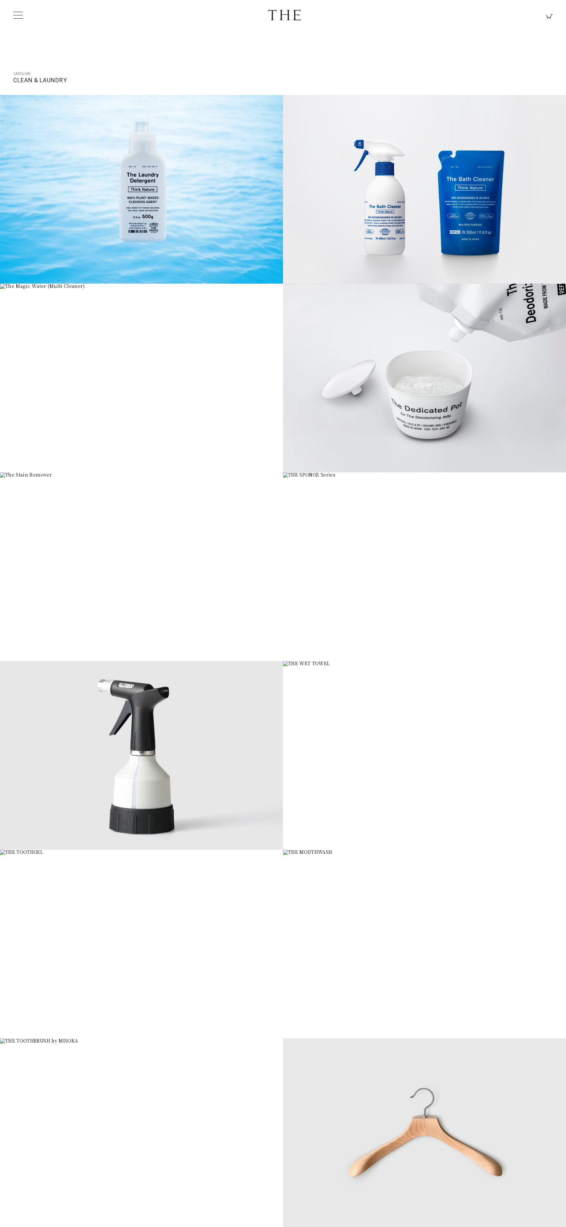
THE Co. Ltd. (284, 15)
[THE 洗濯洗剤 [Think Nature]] (142, 189)
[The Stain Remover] (142, 567)
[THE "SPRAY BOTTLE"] (142, 755)
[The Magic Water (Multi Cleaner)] (142, 378)
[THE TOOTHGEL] (142, 944)
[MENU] (18, 15)
